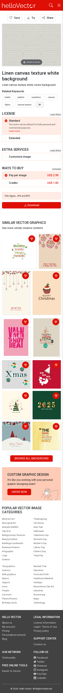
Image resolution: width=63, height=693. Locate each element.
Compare (56, 169)
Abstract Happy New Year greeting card (46, 322)
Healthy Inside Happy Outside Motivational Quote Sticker (19, 241)
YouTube (41, 673)
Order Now (19, 491)
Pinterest (41, 665)
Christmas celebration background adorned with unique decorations (16, 369)
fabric (7, 104)
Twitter (40, 661)
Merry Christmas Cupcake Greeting (44, 276)
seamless (36, 97)
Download (33, 205)
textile (7, 97)
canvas (51, 97)
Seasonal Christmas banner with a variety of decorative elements (15, 431)
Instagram (42, 669)
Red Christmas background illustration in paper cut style (45, 369)
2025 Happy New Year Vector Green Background (44, 398)
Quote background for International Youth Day (46, 429)
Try (33, 17)
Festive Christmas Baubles (46, 241)
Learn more (14, 131)
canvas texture (24, 104)
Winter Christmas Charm (13, 276)
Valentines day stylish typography (14, 322)
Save (16, 17)
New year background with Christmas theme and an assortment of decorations (16, 400)
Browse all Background (31, 458)
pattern (20, 97)
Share (49, 17)
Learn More (55, 114)
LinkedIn (41, 677)
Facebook (42, 657)
